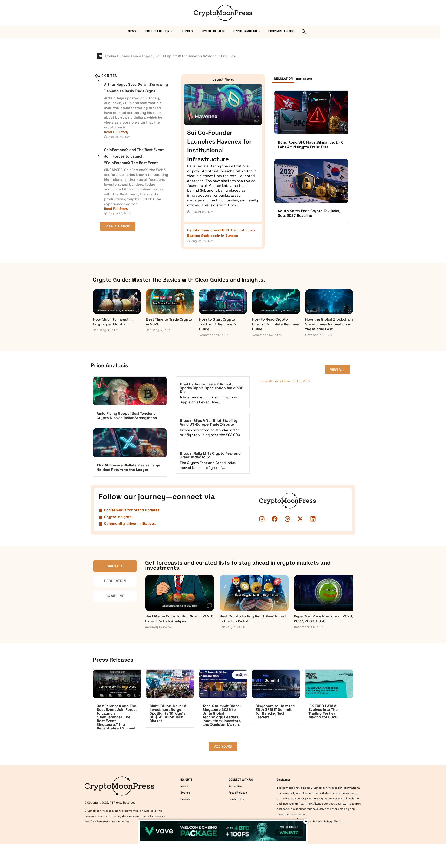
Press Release (238, 793)
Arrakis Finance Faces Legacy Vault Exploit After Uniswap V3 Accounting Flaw (170, 56)
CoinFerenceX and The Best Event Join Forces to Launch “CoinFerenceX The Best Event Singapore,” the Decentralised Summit (117, 717)
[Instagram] (262, 519)
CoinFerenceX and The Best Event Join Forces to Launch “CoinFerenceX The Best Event (134, 156)
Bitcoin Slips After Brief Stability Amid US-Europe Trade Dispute (208, 422)
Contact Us (236, 799)
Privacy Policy (322, 821)
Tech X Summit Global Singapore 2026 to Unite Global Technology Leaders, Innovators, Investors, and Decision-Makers (222, 715)
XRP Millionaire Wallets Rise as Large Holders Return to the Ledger (128, 467)
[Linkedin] (313, 519)
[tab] (283, 79)
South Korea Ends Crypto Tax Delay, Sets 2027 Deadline (310, 213)
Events (185, 793)
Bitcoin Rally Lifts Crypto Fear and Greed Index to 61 (210, 455)
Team (337, 821)
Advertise (235, 786)
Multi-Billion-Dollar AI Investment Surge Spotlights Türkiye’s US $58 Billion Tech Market (168, 713)
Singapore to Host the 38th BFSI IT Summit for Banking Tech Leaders (275, 711)
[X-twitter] (300, 519)
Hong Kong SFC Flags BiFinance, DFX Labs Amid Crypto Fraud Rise (310, 144)
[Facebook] (275, 519)
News (184, 786)
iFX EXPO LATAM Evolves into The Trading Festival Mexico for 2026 (323, 711)
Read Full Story (116, 132)
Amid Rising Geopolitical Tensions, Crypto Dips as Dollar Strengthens (127, 415)
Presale (185, 799)
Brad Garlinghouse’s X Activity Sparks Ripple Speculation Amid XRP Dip (211, 388)
